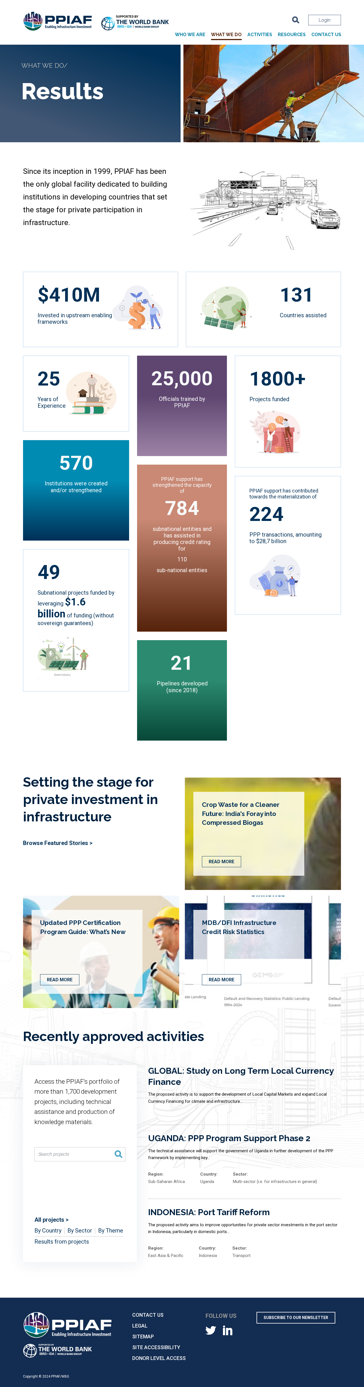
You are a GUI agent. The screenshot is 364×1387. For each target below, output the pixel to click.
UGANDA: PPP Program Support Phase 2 (229, 1138)
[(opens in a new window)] (135, 23)
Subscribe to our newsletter (296, 1317)
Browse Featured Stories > (57, 843)
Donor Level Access (159, 1358)
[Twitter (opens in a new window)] (211, 1330)
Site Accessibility (156, 1347)
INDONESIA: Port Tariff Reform (209, 1212)
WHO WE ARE (190, 34)
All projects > (51, 1219)
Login (324, 20)
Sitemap (143, 1336)
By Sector (79, 1230)
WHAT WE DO (226, 34)
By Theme (110, 1230)
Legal (140, 1326)
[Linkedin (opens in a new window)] (227, 1330)
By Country (47, 1230)
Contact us (148, 1315)
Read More (221, 861)
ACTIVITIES (259, 34)
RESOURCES (292, 34)
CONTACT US (326, 34)
